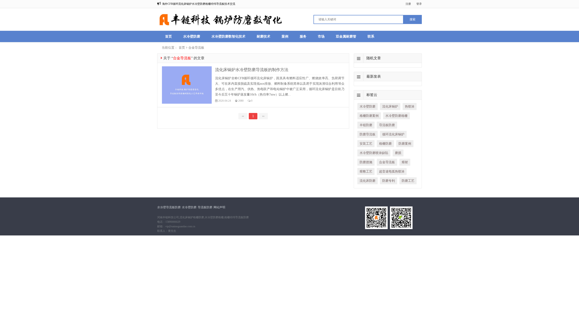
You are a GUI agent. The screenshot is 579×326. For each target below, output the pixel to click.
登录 (419, 3)
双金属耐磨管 (346, 36)
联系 (371, 36)
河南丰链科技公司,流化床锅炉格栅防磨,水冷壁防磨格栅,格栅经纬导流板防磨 (203, 217)
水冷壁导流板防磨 (169, 207)
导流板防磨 (205, 207)
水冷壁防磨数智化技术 (228, 36)
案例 (285, 36)
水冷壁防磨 (191, 36)
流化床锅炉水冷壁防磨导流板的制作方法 (251, 69)
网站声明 (219, 207)
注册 (408, 3)
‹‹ (243, 116)
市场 (321, 36)
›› (263, 116)
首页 (168, 36)
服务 (303, 36)
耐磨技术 (263, 36)
